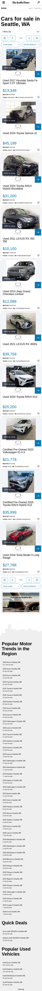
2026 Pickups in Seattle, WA (12, 887)
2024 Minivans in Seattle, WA (13, 860)
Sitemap (21, 989)
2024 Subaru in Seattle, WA (12, 782)
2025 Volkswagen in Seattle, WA (14, 722)
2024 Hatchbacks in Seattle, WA (14, 841)
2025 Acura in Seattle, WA (12, 814)
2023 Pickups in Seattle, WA (12, 867)
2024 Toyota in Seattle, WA (12, 683)
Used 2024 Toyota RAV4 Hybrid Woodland (17, 187)
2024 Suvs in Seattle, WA (11, 670)
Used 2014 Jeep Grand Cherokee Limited (16, 292)
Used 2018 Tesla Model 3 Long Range (21, 556)
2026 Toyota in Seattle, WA (12, 696)
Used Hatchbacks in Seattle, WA (14, 977)
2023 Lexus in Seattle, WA (12, 716)
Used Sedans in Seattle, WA (12, 970)
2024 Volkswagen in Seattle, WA (14, 788)
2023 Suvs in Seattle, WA (11, 677)
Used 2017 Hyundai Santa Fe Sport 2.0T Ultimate (20, 82)
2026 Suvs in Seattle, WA (11, 709)
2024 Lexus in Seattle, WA (12, 729)
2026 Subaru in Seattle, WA (12, 900)
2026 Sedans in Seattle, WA (12, 821)
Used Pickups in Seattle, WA (12, 983)
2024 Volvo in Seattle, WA (12, 827)
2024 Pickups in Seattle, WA (12, 808)
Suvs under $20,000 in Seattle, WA (15, 932)
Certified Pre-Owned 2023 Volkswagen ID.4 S (18, 451)
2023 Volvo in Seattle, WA (12, 801)
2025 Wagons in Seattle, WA (13, 880)
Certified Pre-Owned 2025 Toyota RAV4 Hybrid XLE (18, 503)
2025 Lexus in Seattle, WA (12, 755)
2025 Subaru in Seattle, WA (12, 749)
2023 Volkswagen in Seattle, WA (14, 762)
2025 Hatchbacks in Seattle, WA (14, 847)
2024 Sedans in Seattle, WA (12, 703)
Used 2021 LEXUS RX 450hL (20, 344)
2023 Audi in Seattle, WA (11, 795)
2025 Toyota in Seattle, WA (12, 690)
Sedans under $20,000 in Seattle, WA (16, 939)
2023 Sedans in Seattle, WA (12, 775)
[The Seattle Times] (21, 2)
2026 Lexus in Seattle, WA (12, 834)
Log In (31, 8)
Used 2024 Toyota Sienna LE (20, 133)
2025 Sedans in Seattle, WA (12, 742)
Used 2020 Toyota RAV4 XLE (20, 396)
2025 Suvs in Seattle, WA (11, 663)
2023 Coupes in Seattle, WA (12, 906)
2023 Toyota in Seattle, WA (12, 736)
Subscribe (37, 8)
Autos (3, 8)
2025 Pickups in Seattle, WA (12, 873)
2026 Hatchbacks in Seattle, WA (14, 854)
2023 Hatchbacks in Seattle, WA (14, 768)
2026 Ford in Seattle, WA (11, 913)
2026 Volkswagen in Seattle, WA (14, 893)
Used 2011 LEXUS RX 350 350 (18, 240)
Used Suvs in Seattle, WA (11, 964)
